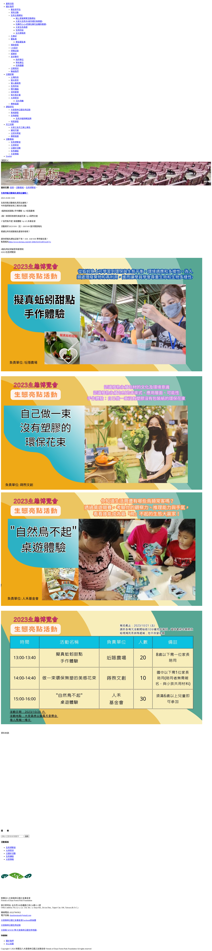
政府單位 (20, 60)
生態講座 (15, 151)
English (9, 156)
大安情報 (15, 154)
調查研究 (10, 107)
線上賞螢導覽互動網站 (25, 18)
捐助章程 (15, 45)
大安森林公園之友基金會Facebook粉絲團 (18, 920)
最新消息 (10, 4)
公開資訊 (15, 68)
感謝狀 (14, 54)
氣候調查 (15, 113)
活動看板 (10, 139)
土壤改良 (15, 77)
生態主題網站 (17, 15)
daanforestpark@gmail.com (20, 915)
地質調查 (15, 121)
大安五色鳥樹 (21, 27)
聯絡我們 (15, 71)
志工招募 (10, 124)
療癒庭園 (15, 104)
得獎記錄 (15, 51)
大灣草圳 (15, 98)
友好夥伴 (15, 57)
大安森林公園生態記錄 (20, 110)
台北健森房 (21, 33)
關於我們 (10, 7)
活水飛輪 (20, 101)
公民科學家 (16, 133)
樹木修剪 (15, 80)
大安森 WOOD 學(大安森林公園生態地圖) (19, 930)
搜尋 (26, 836)
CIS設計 (14, 48)
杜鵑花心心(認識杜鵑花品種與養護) (31, 24)
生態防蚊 (20, 30)
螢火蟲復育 (16, 83)
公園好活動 (16, 148)
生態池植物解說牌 (23, 119)
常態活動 (15, 12)
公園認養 (10, 74)
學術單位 (20, 63)
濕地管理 (15, 92)
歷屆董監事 (21, 42)
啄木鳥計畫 (16, 95)
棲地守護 (15, 130)
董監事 (14, 39)
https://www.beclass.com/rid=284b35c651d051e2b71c (30, 242)
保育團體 (20, 65)
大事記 (14, 36)
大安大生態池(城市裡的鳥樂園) (29, 21)
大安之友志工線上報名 (20, 127)
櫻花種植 (15, 89)
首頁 (12, 188)
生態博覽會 (16, 142)
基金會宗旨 (16, 9)
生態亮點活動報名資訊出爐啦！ (14, 193)
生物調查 (15, 116)
